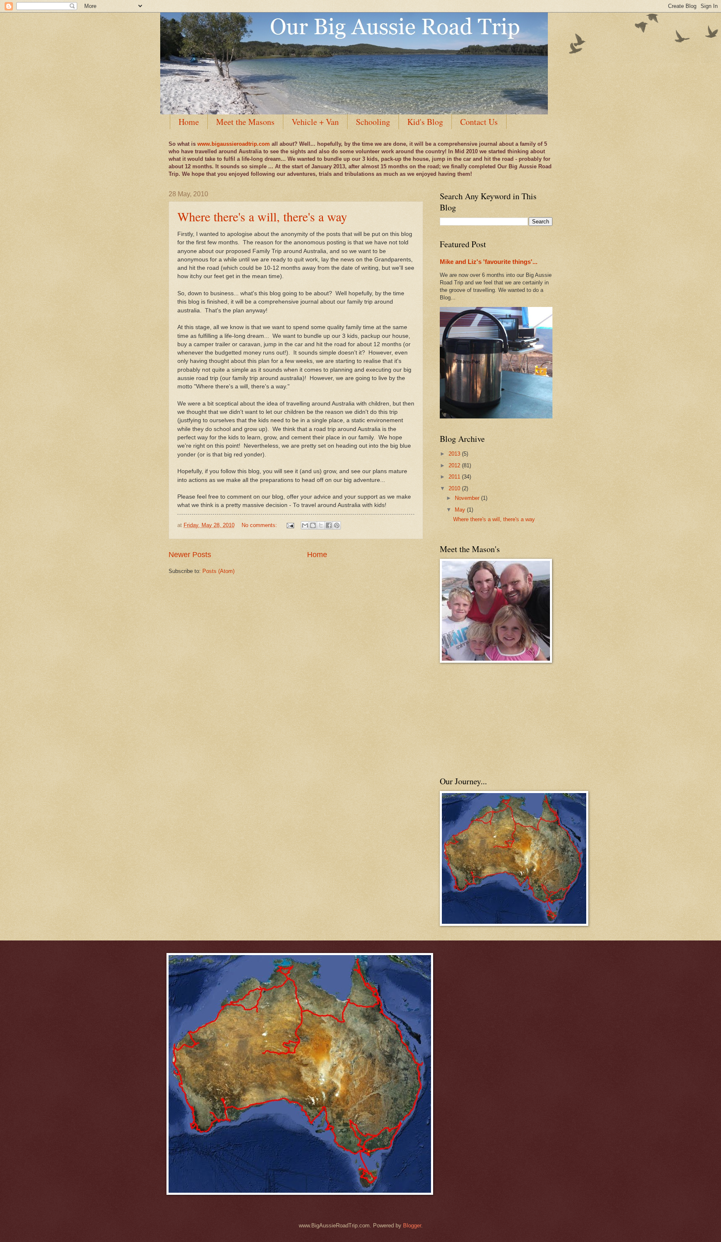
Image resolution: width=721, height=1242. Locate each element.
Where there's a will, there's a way (262, 216)
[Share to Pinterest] (337, 525)
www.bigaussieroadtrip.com (233, 144)
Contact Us (479, 121)
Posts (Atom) (218, 571)
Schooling (373, 121)
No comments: (260, 525)
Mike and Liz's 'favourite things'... (488, 261)
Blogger (412, 1225)
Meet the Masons (245, 121)
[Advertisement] (481, 719)
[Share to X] (321, 525)
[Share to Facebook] (329, 525)
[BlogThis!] (313, 525)
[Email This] (305, 525)
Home (189, 121)
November (468, 498)
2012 (455, 465)
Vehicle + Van (315, 121)
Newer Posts (190, 554)
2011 (455, 477)
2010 (455, 488)
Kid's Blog (425, 121)
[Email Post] (290, 525)
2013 (455, 454)
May (461, 510)
